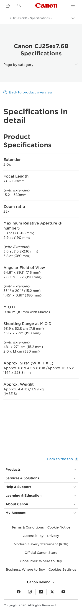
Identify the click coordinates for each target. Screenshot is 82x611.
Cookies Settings (62, 569)
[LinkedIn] (41, 592)
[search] (19, 5)
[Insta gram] (30, 592)
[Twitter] (52, 592)
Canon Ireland (39, 582)
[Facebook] (18, 592)
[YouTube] (63, 592)
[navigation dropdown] (73, 5)
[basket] (8, 6)
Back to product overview (31, 92)
